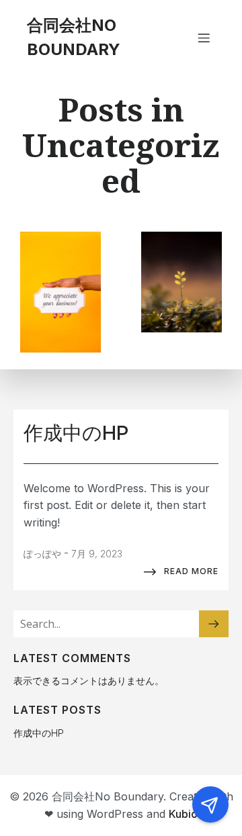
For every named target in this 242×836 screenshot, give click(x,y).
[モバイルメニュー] (203, 37)
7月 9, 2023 (96, 553)
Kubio (183, 814)
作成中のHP (38, 733)
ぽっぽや (42, 553)
